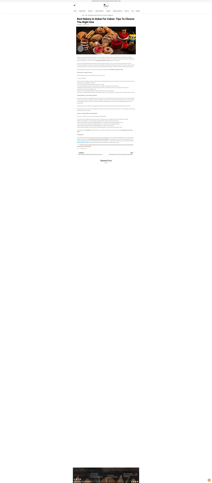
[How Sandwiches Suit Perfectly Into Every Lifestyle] (106, 386)
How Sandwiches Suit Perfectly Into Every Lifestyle (89, 409)
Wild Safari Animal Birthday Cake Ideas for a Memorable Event (92, 359)
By (79, 24)
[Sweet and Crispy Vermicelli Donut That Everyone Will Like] (106, 286)
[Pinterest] (86, 148)
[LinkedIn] (83, 148)
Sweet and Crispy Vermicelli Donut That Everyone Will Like (91, 309)
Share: (78, 148)
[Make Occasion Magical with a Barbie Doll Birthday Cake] (106, 236)
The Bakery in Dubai (87, 146)
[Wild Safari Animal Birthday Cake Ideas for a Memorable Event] (106, 336)
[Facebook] (80, 148)
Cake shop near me (80, 146)
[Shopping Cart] (74, 5)
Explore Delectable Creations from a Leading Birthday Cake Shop (93, 459)
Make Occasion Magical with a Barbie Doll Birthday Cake (91, 259)
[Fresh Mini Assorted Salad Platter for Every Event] (106, 186)
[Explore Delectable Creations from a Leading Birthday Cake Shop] (106, 435)
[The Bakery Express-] (106, 5)
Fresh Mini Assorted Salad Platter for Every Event (89, 210)
